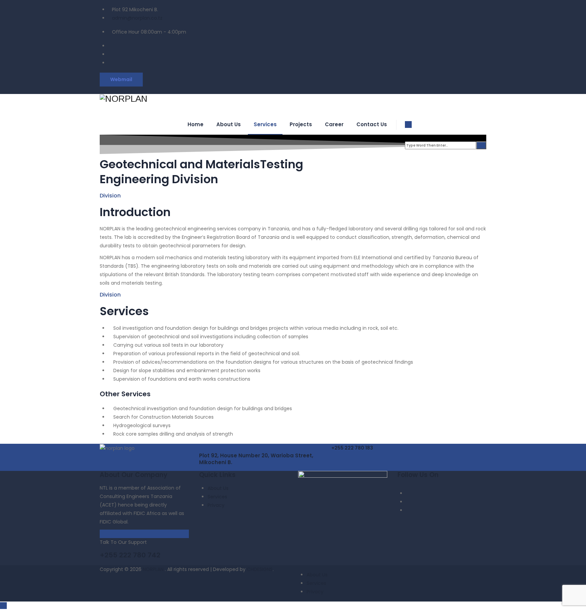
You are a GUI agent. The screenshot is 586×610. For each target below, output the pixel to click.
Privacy (216, 505)
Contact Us (371, 124)
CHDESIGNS (260, 569)
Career (334, 124)
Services (265, 124)
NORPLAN (154, 569)
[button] (352, 447)
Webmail (121, 79)
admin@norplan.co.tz (137, 18)
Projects (301, 124)
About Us (228, 124)
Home (195, 124)
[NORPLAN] (293, 99)
